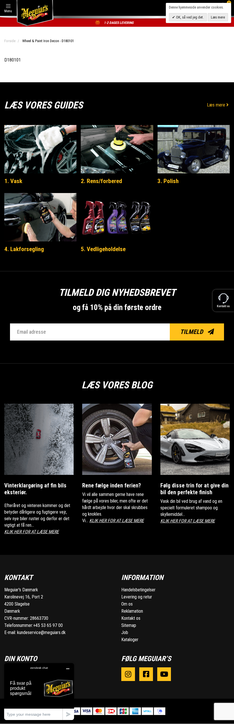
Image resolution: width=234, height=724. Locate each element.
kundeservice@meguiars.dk (41, 632)
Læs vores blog (117, 385)
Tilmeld (192, 331)
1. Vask (13, 181)
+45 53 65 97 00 (48, 625)
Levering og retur (136, 597)
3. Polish (168, 181)
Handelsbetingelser (138, 589)
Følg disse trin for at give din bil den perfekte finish (194, 489)
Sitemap (128, 625)
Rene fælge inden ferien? (111, 485)
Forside (9, 41)
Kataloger (129, 639)
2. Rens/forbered (101, 181)
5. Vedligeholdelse (103, 249)
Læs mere (216, 105)
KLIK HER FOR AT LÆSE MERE (31, 531)
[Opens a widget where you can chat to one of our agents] (39, 691)
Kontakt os (130, 618)
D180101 (12, 60)
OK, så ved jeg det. (189, 17)
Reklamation (132, 611)
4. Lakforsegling (24, 249)
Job (124, 632)
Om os (127, 604)
